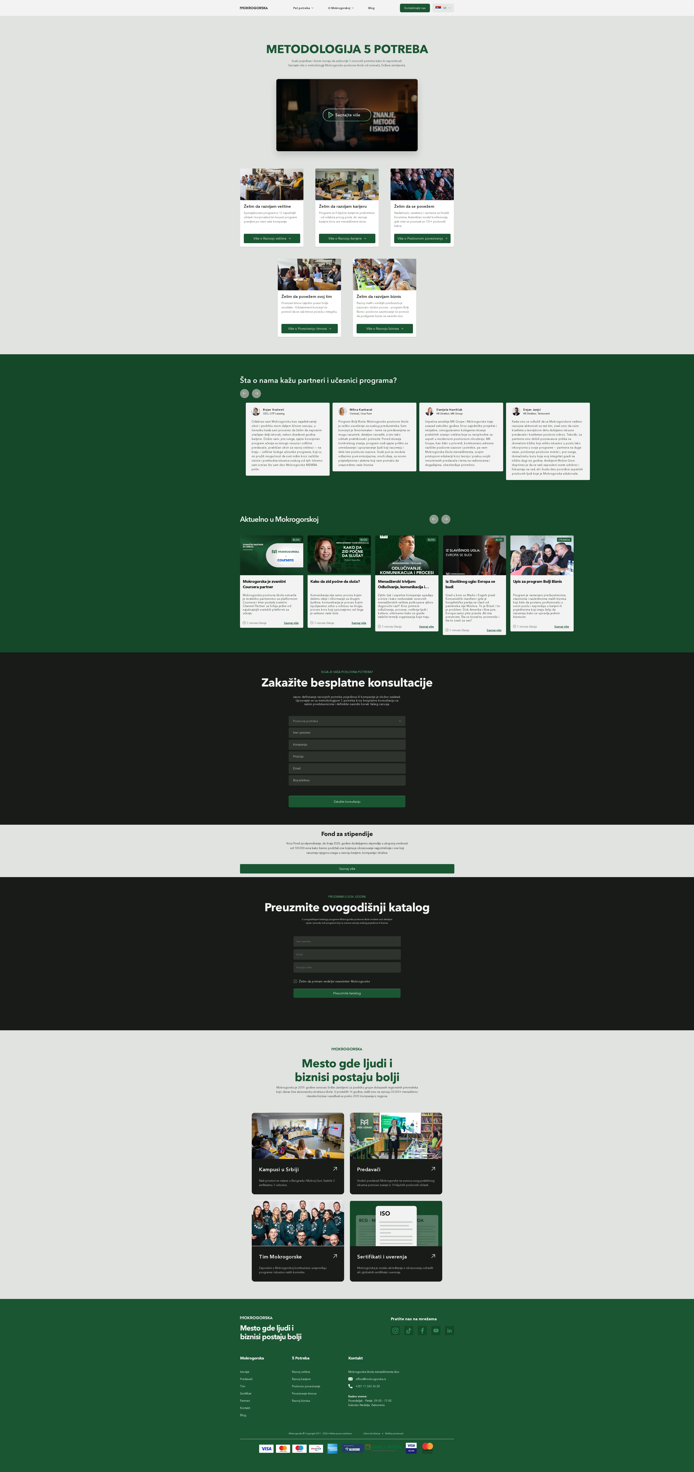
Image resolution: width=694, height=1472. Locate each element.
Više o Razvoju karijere (345, 238)
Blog (371, 8)
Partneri (245, 1400)
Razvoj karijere (301, 1379)
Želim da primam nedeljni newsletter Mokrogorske (334, 981)
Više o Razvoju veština (269, 238)
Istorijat (244, 1372)
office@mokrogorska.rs (371, 1379)
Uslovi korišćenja (371, 1433)
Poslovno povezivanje (306, 1386)
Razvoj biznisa (301, 1400)
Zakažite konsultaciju (347, 801)
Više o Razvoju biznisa (382, 329)
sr (445, 8)
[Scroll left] (244, 393)
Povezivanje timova (304, 1393)
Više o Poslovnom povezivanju (420, 238)
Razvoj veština (301, 1372)
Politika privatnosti (394, 1433)
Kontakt (245, 1408)
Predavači (246, 1379)
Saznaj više (291, 623)
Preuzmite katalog (347, 993)
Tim (242, 1386)
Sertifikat (245, 1393)
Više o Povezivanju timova (307, 329)
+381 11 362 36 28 (367, 1386)
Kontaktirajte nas (415, 8)
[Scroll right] (256, 393)
